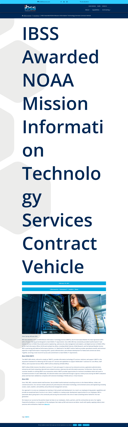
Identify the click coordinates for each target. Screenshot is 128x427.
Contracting (106, 10)
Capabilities (95, 10)
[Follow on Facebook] (61, 2)
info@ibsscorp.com (44, 1)
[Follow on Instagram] (67, 2)
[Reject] (126, 425)
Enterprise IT (63, 289)
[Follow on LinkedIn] (64, 2)
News (76, 289)
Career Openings (92, 6)
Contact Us (104, 6)
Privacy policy (86, 424)
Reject (79, 424)
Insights (99, 6)
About (87, 10)
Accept (74, 424)
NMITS (27, 417)
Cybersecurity (54, 289)
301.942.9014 (85, 1)
